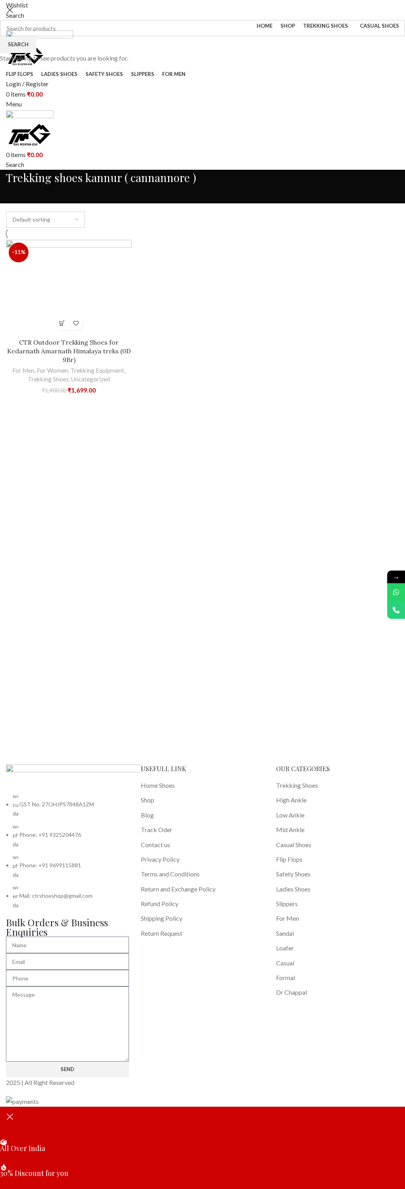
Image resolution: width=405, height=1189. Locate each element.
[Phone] (396, 610)
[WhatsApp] (396, 592)
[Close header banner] (10, 1116)
